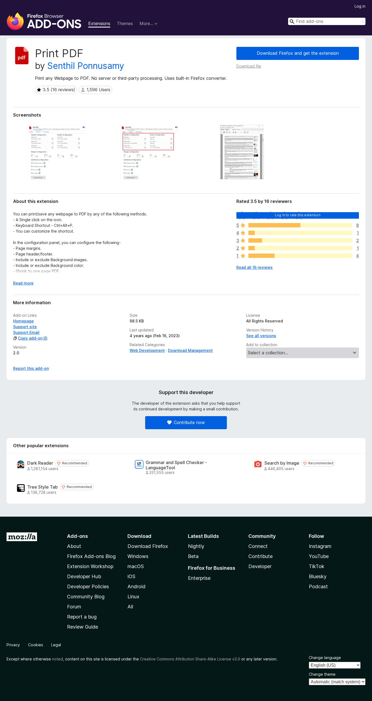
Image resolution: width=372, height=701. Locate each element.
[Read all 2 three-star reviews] (300, 240)
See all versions (261, 335)
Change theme (322, 674)
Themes (125, 23)
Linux (133, 596)
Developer (260, 566)
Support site (25, 326)
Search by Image (281, 463)
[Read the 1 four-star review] (300, 233)
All (130, 606)
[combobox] (326, 21)
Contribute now (189, 422)
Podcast (318, 586)
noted (57, 659)
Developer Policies (88, 586)
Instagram (320, 546)
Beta (193, 556)
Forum (74, 606)
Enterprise (199, 578)
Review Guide (82, 627)
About (74, 546)
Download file (248, 66)
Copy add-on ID (32, 338)
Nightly (196, 546)
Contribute (260, 556)
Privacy (13, 644)
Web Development (147, 350)
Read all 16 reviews (254, 267)
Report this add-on (31, 368)
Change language (325, 657)
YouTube (319, 556)
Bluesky (318, 576)
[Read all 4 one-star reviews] (300, 256)
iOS (131, 576)
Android (136, 586)
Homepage (23, 321)
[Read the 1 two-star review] (300, 248)
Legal (56, 644)
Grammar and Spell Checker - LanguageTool (176, 465)
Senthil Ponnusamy (85, 65)
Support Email (26, 332)
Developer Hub (84, 576)
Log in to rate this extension (298, 215)
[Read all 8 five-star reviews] (300, 225)
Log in (360, 6)
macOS (135, 566)
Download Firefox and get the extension (298, 53)
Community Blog (86, 596)
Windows (137, 556)
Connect (258, 546)
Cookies (35, 644)
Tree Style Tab (42, 487)
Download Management (190, 350)
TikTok (316, 566)
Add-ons (77, 536)
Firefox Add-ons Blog (91, 556)
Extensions (99, 23)
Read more (23, 283)
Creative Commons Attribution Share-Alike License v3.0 (190, 659)
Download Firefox (147, 546)
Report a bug (82, 617)
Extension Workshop (90, 566)
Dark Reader (40, 463)
